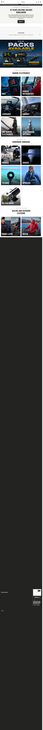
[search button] (3, 2)
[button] (36, 1)
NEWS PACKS (20, 54)
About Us (20, 21)
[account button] (38, 2)
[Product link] (34, 600)
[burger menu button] (1, 2)
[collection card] (11, 86)
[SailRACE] (21, 2)
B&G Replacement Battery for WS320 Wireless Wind (33, 609)
